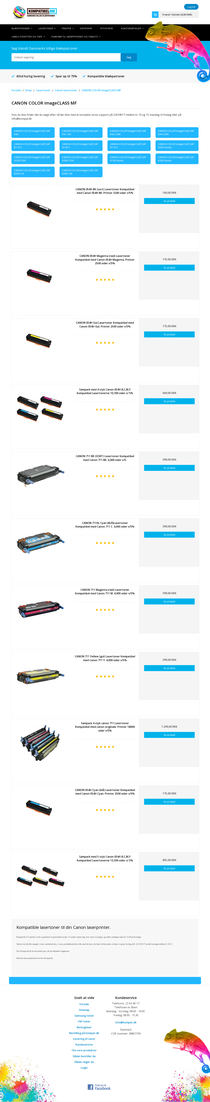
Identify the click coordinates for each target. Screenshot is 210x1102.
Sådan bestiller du (84, 1056)
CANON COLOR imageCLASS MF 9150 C (80, 145)
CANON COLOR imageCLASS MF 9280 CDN (80, 158)
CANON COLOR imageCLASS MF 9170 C (128, 145)
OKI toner (84, 1021)
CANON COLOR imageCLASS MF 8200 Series (176, 158)
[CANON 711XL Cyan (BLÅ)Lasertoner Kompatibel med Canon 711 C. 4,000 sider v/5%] (40, 549)
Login (84, 1068)
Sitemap (84, 1010)
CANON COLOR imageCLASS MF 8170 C (32, 145)
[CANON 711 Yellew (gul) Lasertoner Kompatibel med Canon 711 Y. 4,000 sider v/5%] (40, 682)
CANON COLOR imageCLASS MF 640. (32, 132)
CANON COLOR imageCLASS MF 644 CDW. (176, 132)
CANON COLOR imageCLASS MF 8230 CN (32, 172)
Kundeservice (84, 1044)
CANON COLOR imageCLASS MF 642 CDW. (128, 132)
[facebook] (99, 1087)
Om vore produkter (84, 1050)
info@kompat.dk (125, 1022)
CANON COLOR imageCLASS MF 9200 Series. (176, 145)
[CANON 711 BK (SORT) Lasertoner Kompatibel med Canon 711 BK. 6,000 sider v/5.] (40, 482)
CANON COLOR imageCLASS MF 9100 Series (128, 158)
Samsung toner (84, 1015)
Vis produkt (169, 201)
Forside (84, 1004)
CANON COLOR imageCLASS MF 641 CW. (80, 132)
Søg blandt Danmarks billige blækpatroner (44, 48)
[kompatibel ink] (41, 12)
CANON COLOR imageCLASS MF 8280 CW (80, 172)
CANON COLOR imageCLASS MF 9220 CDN (32, 158)
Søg (128, 57)
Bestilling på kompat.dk (84, 1033)
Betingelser (84, 1027)
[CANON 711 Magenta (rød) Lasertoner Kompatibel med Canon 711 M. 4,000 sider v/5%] (40, 616)
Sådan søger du (84, 1062)
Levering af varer (84, 1039)
